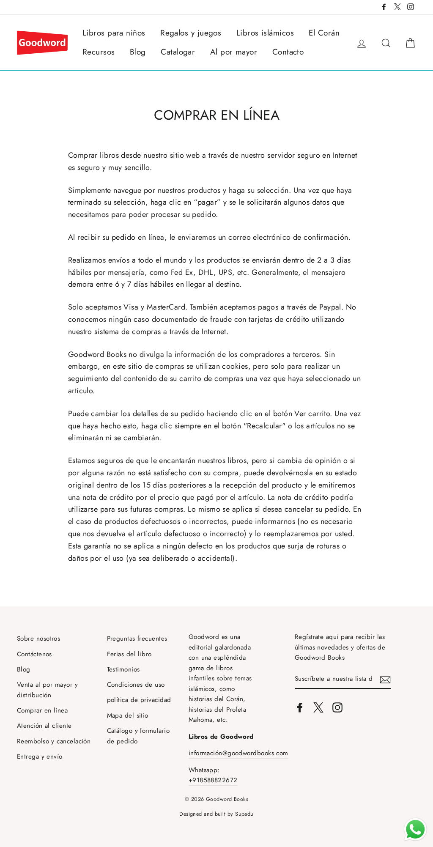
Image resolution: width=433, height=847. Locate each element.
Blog (138, 52)
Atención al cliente (44, 725)
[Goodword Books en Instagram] (337, 707)
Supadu (244, 814)
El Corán (324, 32)
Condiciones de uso (136, 684)
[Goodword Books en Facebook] (300, 707)
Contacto (288, 52)
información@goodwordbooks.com (238, 753)
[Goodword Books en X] (318, 707)
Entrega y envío (40, 756)
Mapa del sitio (127, 715)
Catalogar (178, 52)
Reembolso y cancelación (53, 741)
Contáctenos (34, 654)
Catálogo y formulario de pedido (138, 736)
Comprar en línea (42, 710)
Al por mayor (233, 52)
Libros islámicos (265, 32)
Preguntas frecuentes (137, 638)
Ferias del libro (129, 654)
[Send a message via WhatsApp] (415, 829)
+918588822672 (213, 780)
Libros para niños (113, 32)
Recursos (98, 52)
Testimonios (123, 669)
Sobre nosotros (38, 638)
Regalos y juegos (190, 32)
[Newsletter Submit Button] (385, 679)
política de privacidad (139, 699)
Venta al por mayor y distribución (47, 689)
